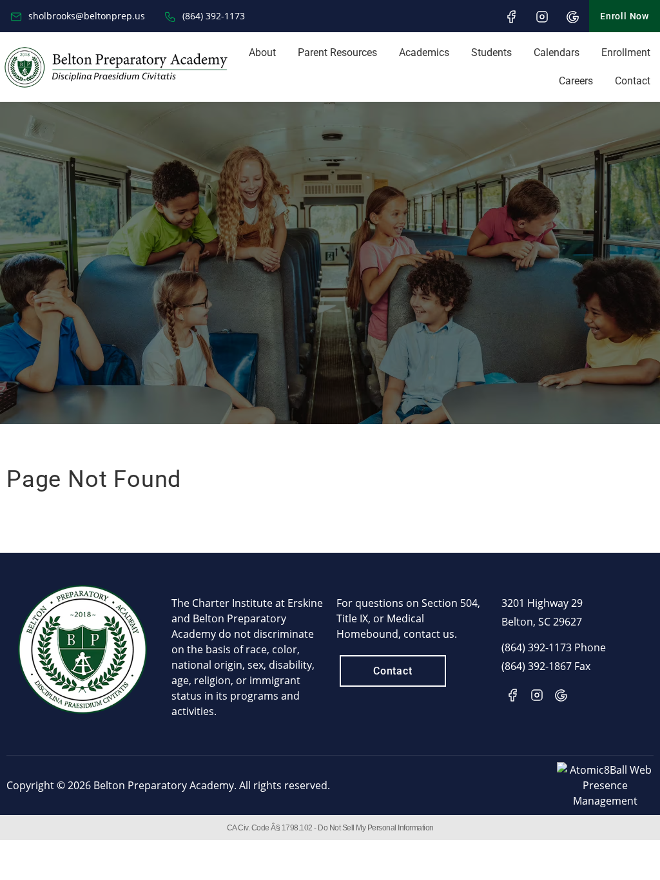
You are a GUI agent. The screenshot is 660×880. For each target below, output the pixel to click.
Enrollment (625, 52)
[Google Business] (573, 17)
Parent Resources (337, 52)
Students (491, 52)
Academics (424, 52)
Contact (632, 81)
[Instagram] (542, 17)
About (262, 52)
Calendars (556, 52)
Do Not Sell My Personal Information (376, 827)
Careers (576, 81)
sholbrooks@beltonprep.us (85, 16)
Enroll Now (624, 16)
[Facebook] (511, 17)
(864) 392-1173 (212, 16)
